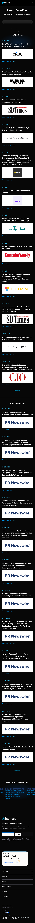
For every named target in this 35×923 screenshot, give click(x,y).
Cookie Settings (6, 915)
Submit (18, 834)
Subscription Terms (7, 905)
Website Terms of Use (7, 907)
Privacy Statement (6, 910)
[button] (27, 3)
